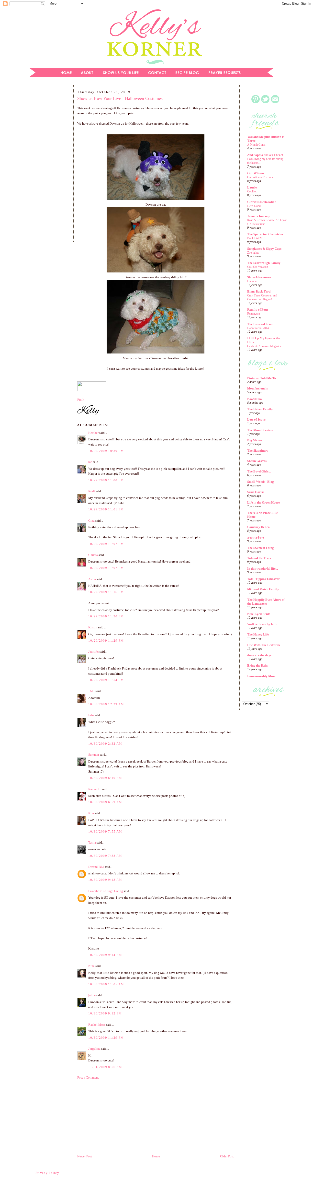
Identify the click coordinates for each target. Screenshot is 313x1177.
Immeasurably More (261, 676)
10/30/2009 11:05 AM (106, 984)
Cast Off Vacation (257, 267)
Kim (91, 813)
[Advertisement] (47, 165)
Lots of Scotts (256, 419)
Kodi (91, 491)
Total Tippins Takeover (263, 579)
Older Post (227, 1156)
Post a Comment (88, 1077)
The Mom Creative (260, 430)
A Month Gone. (256, 144)
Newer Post (84, 1156)
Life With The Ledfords (263, 645)
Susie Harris (255, 492)
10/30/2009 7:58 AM (105, 856)
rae (90, 462)
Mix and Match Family (263, 589)
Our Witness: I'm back (260, 177)
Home (156, 1156)
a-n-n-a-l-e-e (255, 537)
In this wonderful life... (262, 568)
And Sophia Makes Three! (265, 155)
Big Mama (254, 440)
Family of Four (257, 309)
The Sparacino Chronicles (265, 234)
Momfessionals (257, 388)
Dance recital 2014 (258, 328)
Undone (252, 281)
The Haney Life (258, 634)
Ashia (92, 579)
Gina (91, 520)
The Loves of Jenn (259, 324)
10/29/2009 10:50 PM (106, 451)
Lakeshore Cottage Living (105, 891)
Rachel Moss (96, 1024)
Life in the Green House (263, 502)
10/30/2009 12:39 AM (106, 704)
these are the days (259, 655)
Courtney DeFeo (258, 527)
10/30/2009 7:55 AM (105, 831)
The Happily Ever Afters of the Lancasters (265, 601)
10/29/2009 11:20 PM (106, 616)
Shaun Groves (257, 461)
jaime (92, 995)
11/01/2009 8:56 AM (105, 1067)
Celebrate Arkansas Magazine (264, 346)
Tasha (92, 842)
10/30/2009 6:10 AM (105, 778)
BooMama (254, 399)
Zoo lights (253, 252)
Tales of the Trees (259, 558)
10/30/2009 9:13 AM (105, 880)
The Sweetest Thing (260, 548)
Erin (91, 715)
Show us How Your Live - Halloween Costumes (120, 98)
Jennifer (93, 651)
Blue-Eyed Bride (258, 614)
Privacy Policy (47, 1173)
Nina (91, 966)
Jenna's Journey (258, 216)
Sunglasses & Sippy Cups (264, 248)
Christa (93, 555)
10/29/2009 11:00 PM (106, 480)
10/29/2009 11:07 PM (106, 544)
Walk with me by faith (262, 624)
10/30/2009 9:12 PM (105, 1013)
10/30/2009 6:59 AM (105, 802)
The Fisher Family (260, 409)
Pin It (80, 399)
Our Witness (255, 173)
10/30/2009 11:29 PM (106, 1037)
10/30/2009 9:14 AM (105, 955)
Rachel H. (94, 789)
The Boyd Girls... (259, 471)
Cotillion (252, 191)
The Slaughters (257, 450)
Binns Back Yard (258, 291)
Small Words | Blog (260, 481)
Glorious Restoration (261, 202)
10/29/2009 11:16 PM (106, 592)
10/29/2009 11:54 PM (106, 680)
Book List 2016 (256, 238)
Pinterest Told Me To (261, 378)
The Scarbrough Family (263, 263)
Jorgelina (94, 1048)
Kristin (92, 627)
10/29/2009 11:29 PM (106, 640)
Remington (253, 313)
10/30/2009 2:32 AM (105, 743)
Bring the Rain (257, 665)
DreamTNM (96, 867)
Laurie (252, 187)
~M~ (91, 691)
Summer (93, 754)
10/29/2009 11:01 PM (106, 509)
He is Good (254, 206)
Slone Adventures (259, 277)
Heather (93, 433)
